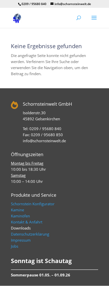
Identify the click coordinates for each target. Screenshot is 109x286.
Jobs (14, 246)
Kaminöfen (20, 215)
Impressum (21, 240)
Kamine (17, 209)
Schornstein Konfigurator (33, 203)
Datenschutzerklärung (30, 234)
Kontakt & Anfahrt (26, 221)
